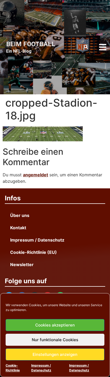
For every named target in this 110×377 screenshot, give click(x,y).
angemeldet (35, 174)
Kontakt (18, 227)
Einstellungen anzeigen (55, 354)
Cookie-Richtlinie (13, 367)
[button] (86, 47)
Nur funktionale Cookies (55, 339)
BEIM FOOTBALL (30, 44)
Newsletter (22, 264)
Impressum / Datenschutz (41, 367)
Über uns (19, 215)
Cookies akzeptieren (55, 325)
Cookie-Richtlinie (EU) (33, 252)
